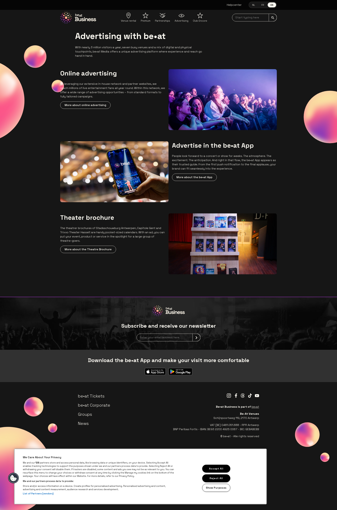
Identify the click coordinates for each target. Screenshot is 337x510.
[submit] (273, 17)
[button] (13, 478)
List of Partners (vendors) (38, 493)
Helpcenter (234, 5)
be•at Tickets (91, 396)
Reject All (216, 478)
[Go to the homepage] (78, 18)
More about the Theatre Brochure (88, 249)
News (83, 423)
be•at (255, 407)
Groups (85, 414)
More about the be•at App (194, 177)
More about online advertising (85, 105)
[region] (140, 476)
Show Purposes (216, 487)
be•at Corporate (94, 405)
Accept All (216, 468)
